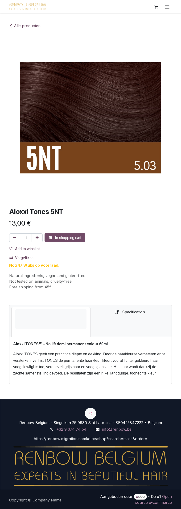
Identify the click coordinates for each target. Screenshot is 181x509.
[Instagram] (90, 413)
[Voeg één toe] (37, 237)
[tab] (50, 322)
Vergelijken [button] (24, 258)
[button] (65, 237)
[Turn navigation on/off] (167, 7)
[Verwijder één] (14, 237)
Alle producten (27, 25)
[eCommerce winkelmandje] (155, 6)
